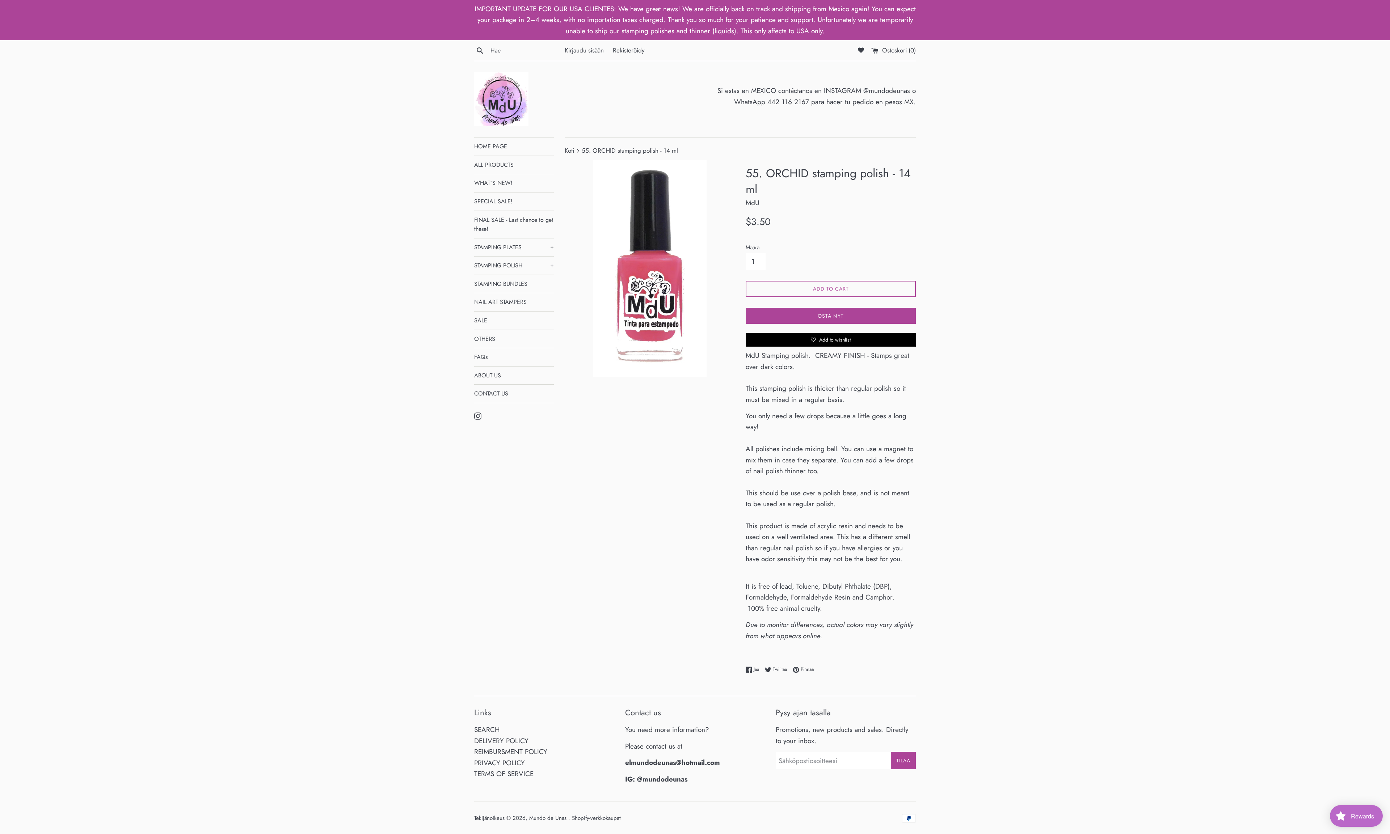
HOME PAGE (490, 146)
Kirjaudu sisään (584, 50)
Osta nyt (831, 315)
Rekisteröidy (629, 50)
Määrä (752, 247)
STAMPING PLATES (514, 247)
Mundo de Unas (548, 818)
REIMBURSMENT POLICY (510, 752)
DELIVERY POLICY (501, 741)
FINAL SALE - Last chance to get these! (513, 224)
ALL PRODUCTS (494, 165)
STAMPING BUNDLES (500, 284)
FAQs (481, 357)
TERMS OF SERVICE (504, 774)
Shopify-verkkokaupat (596, 818)
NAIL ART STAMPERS (500, 302)
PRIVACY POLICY (499, 763)
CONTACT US (491, 393)
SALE (480, 320)
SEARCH (487, 729)
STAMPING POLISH (514, 265)
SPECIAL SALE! (493, 201)
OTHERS (484, 339)
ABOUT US (487, 375)
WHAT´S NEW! (493, 183)
